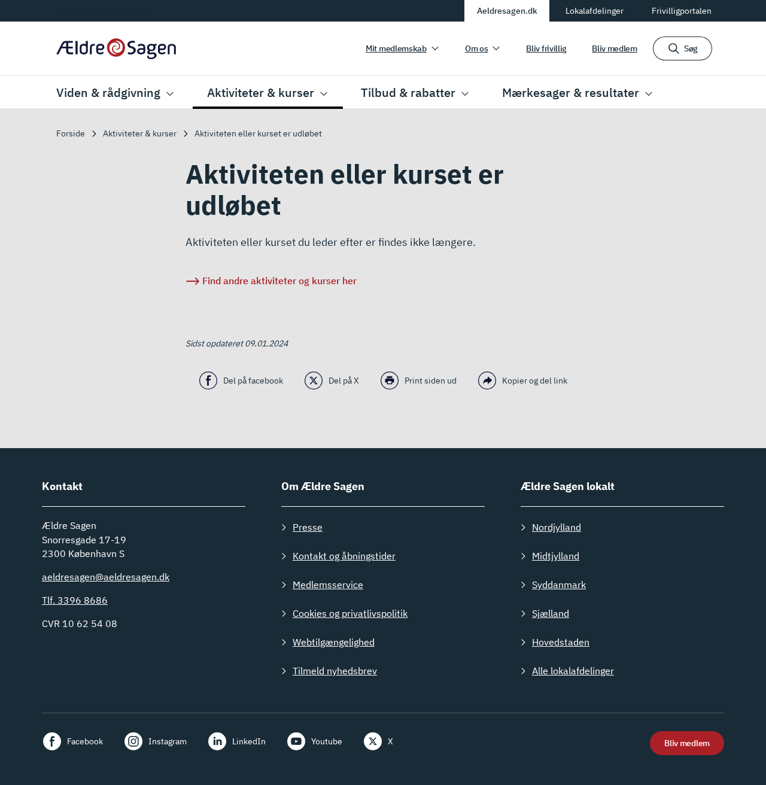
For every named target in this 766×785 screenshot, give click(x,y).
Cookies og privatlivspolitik (350, 613)
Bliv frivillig (546, 48)
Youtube (326, 741)
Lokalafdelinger (595, 10)
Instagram (167, 741)
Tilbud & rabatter (408, 92)
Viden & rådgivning (108, 92)
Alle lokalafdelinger (573, 671)
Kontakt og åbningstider (344, 556)
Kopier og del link (534, 380)
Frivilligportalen (682, 10)
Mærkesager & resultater (570, 92)
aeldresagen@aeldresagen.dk (105, 577)
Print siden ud (431, 380)
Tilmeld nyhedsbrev (335, 671)
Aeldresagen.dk (507, 10)
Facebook (85, 741)
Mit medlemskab (396, 48)
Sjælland (550, 613)
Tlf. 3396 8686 (75, 600)
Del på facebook (253, 380)
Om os (476, 48)
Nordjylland (556, 527)
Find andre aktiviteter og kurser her (279, 281)
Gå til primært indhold (101, 10)
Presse (308, 527)
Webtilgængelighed (334, 642)
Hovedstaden (560, 642)
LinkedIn (249, 741)
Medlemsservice (328, 585)
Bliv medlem (614, 48)
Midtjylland (555, 556)
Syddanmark (559, 585)
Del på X (344, 380)
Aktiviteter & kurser (260, 92)
